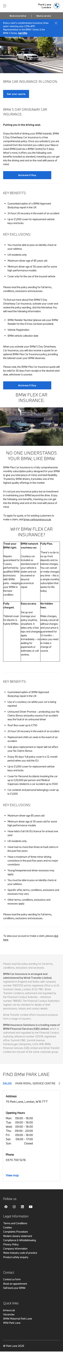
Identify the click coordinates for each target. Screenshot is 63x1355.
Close (56, 23)
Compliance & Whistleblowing (19, 1240)
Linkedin (22, 1207)
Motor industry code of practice (20, 1252)
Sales (7, 1083)
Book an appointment (15, 1283)
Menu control (5, 6)
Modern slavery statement (17, 1236)
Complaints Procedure (15, 1231)
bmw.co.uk (9, 1310)
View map (12, 1175)
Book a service (44, 16)
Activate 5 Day (27, 175)
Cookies (7, 1227)
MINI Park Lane (11, 1322)
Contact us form (12, 1279)
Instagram (14, 1207)
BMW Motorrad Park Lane (17, 1318)
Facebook (6, 1207)
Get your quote (16, 94)
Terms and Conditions (15, 1223)
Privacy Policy (11, 1244)
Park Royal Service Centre (35, 1083)
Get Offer (22, 33)
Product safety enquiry (15, 1257)
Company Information (15, 1248)
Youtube (30, 1207)
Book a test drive (18, 16)
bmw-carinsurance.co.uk (37, 519)
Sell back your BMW (14, 1288)
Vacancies (9, 1314)
